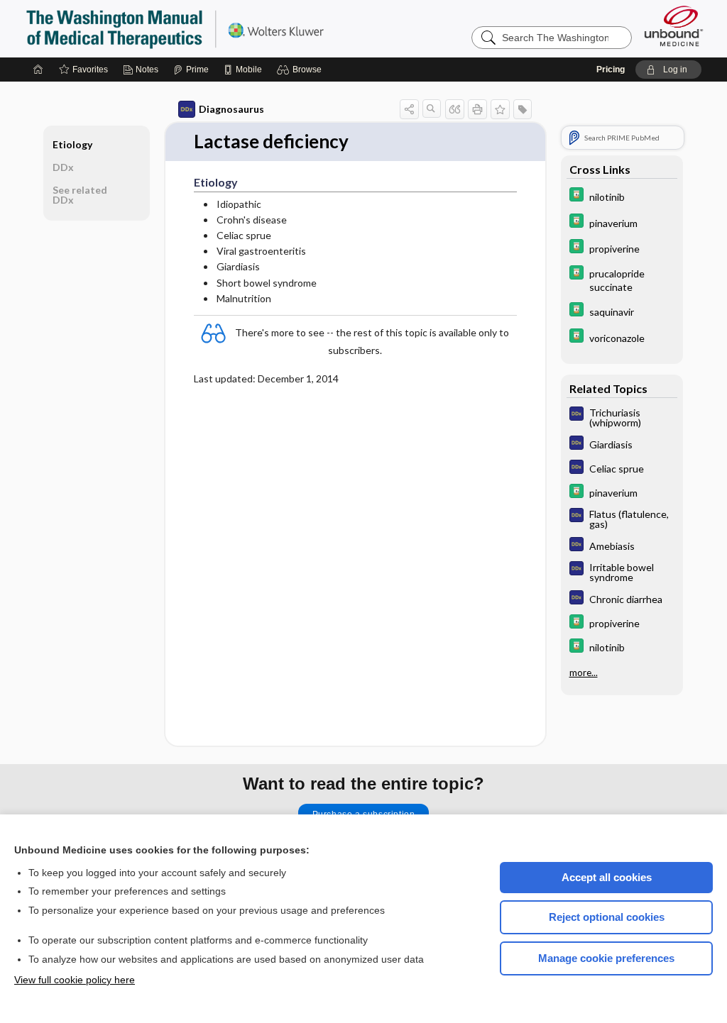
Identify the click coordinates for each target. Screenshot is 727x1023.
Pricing (610, 69)
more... (583, 672)
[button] (301, 69)
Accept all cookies (607, 877)
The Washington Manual (203, 28)
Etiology (72, 144)
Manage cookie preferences (606, 958)
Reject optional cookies (607, 917)
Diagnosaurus (231, 109)
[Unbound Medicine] (674, 26)
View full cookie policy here (74, 979)
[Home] (38, 69)
